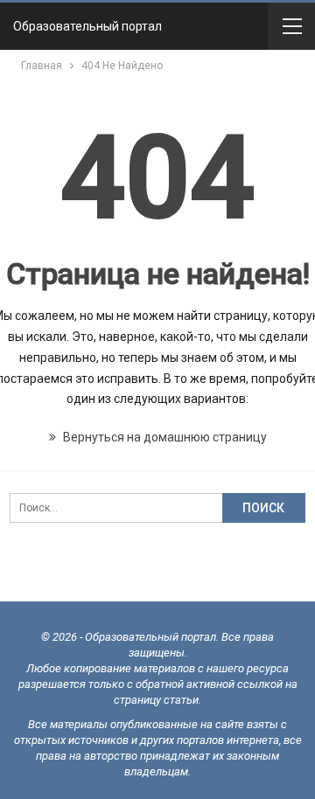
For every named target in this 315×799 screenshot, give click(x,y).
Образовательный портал (87, 26)
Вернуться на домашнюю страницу (163, 437)
